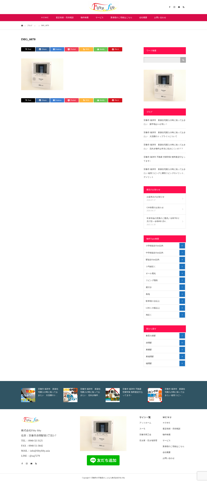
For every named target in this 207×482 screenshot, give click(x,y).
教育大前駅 (164, 336)
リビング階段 (164, 280)
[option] (41, 395)
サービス (100, 17)
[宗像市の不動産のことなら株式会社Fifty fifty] (103, 7)
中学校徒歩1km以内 (164, 253)
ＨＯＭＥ (45, 17)
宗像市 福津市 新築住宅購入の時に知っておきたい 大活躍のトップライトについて (165, 134)
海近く (164, 315)
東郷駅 (164, 350)
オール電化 (164, 273)
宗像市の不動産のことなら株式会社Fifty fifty (108, 478)
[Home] (22, 25)
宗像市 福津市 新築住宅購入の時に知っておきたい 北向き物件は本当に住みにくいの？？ (165, 147)
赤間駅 (164, 343)
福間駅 (164, 363)
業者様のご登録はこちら (121, 17)
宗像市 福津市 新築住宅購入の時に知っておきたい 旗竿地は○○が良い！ (165, 122)
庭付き (164, 287)
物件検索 (85, 17)
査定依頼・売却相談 (65, 17)
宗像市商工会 (145, 435)
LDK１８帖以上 (164, 308)
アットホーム (145, 423)
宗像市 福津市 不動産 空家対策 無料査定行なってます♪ (164, 159)
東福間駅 (164, 357)
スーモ (142, 429)
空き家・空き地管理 (148, 440)
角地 (164, 294)
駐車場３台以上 (164, 301)
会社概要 (143, 17)
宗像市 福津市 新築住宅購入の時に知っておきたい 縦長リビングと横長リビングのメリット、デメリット (165, 173)
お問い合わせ (160, 17)
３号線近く (164, 267)
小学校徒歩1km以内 (164, 246)
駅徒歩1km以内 (164, 260)
